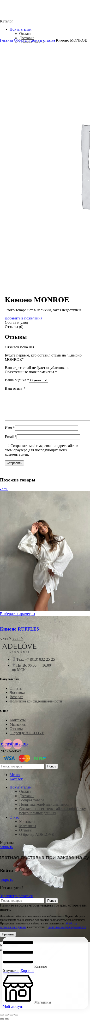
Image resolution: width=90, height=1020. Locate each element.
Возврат (16, 697)
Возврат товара (31, 800)
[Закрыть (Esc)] (16, 1014)
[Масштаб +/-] (2, 1014)
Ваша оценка (17, 380)
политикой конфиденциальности (67, 927)
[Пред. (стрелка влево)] (2, 1019)
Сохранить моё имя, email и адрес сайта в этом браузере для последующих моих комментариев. (41, 450)
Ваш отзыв (15, 388)
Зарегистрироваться (16, 896)
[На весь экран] (7, 1014)
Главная (7, 40)
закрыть (6, 847)
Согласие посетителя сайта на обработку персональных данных (52, 811)
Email (11, 437)
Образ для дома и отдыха (35, 40)
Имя (10, 428)
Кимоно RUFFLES (19, 628)
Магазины (18, 724)
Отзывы (16, 729)
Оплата (25, 34)
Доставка (26, 38)
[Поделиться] (11, 1014)
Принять (8, 934)
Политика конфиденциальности (36, 701)
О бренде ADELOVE (27, 733)
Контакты (18, 720)
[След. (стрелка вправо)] (7, 1019)
